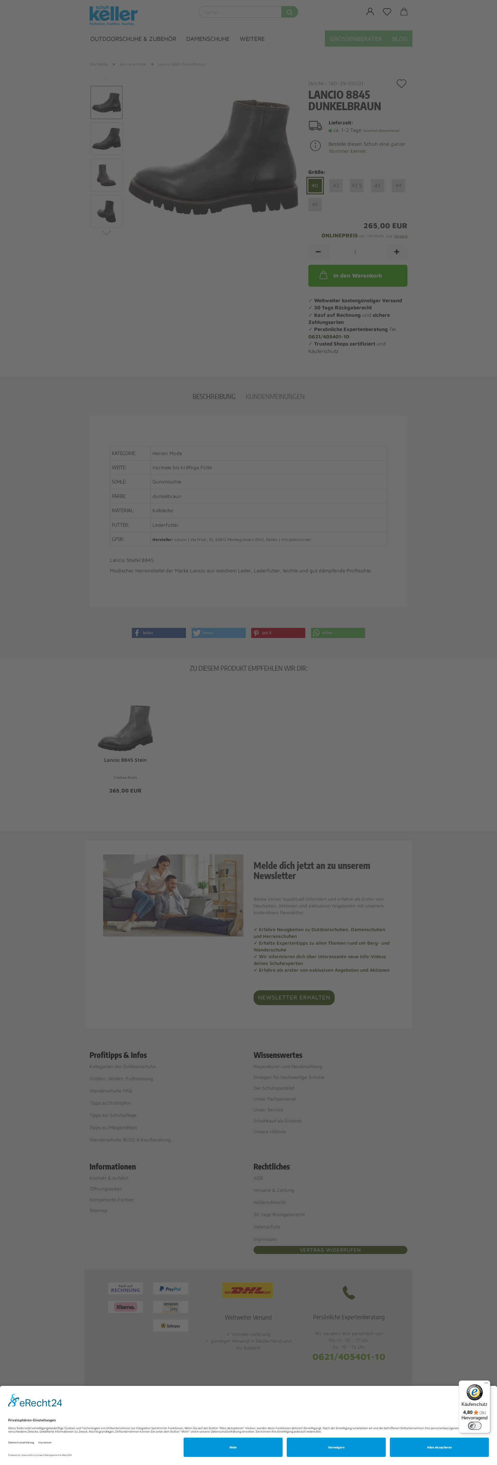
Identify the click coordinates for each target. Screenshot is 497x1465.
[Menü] (486, 1384)
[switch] (474, 1426)
